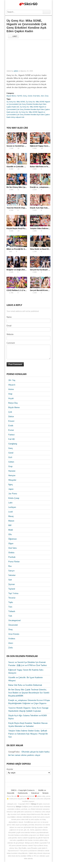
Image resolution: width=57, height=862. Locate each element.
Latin (10, 503)
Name (9, 317)
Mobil (10, 530)
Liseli (10, 512)
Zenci (10, 643)
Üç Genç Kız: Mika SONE (16, 102)
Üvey (47, 96)
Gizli (10, 457)
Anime (11, 389)
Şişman (11, 584)
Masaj (10, 516)
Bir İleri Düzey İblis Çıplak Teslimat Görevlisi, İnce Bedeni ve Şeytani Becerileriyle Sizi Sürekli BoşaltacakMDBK (28, 693)
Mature (11, 521)
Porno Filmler (14, 562)
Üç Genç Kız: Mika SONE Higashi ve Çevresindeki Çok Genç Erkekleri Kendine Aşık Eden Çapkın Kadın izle (28, 104)
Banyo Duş (13, 403)
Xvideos (11, 638)
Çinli (10, 412)
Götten (11, 462)
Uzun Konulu (13, 634)
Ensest (11, 421)
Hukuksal (35, 793)
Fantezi (11, 435)
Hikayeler (12, 480)
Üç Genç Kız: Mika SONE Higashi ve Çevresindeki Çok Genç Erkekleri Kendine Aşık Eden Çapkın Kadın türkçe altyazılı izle (28, 114)
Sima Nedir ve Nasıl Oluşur (41, 249)
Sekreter (11, 575)
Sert (42, 96)
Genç (25, 96)
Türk (10, 616)
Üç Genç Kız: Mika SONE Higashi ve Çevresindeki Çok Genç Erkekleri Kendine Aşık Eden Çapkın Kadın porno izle (28, 109)
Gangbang (12, 444)
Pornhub (11, 557)
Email (9, 326)
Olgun (10, 543)
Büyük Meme (11, 96)
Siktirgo (33, 804)
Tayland (11, 589)
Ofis (10, 534)
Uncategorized (14, 620)
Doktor (11, 416)
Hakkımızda (23, 793)
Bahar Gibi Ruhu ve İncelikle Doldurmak (25, 685)
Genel (30, 96)
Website (10, 334)
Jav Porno (12, 494)
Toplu (10, 602)
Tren (10, 607)
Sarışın (11, 571)
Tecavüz (11, 598)
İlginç (10, 484)
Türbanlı (11, 611)
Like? (15, 36)
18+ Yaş (11, 380)
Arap (10, 394)
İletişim (46, 793)
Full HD (19, 96)
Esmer (11, 430)
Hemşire (11, 475)
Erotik (10, 425)
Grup (10, 466)
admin (16, 71)
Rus (10, 566)
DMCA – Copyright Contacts (23, 790)
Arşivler (10, 769)
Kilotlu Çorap (13, 498)
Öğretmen (12, 539)
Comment (11, 343)
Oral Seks (36, 96)
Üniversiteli (13, 625)
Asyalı (11, 398)
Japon (10, 489)
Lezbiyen (12, 507)
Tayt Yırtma (13, 593)
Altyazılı (11, 385)
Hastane (11, 471)
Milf (9, 525)
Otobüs (11, 552)
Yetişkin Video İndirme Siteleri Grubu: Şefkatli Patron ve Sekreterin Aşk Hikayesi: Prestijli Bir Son (28, 734)
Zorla (10, 648)
